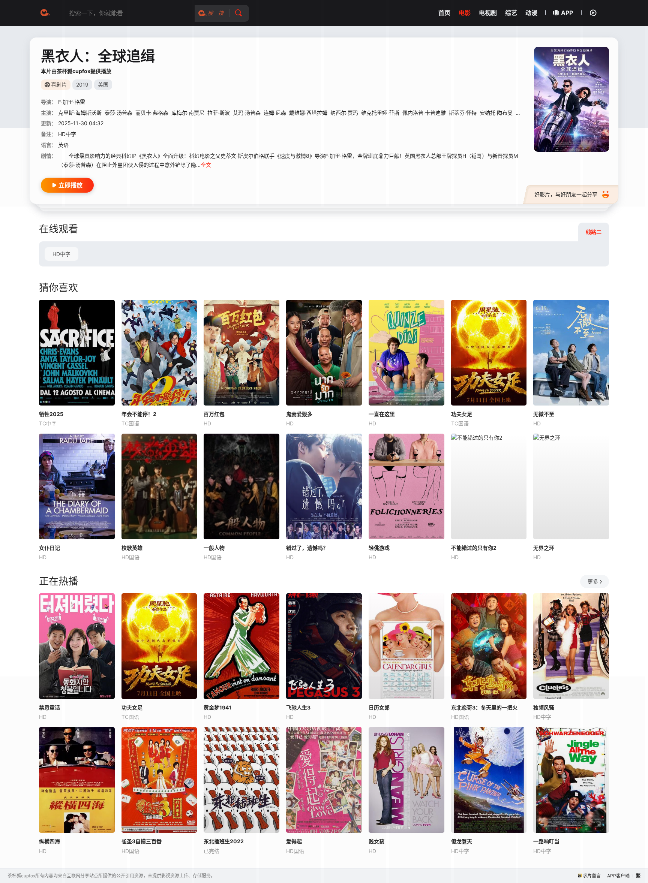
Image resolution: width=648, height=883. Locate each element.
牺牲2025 (51, 414)
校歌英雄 (132, 548)
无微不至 (543, 414)
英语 (63, 145)
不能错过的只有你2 (473, 548)
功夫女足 (461, 414)
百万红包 (214, 414)
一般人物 (214, 548)
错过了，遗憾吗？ (307, 548)
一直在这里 (382, 414)
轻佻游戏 (379, 548)
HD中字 (61, 254)
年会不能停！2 (139, 414)
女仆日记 (49, 548)
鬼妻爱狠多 (299, 414)
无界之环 (543, 548)
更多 (593, 581)
